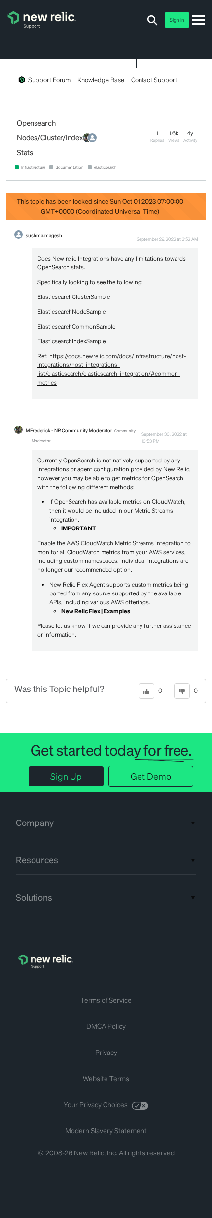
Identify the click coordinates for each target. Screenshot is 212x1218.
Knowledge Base (100, 79)
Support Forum (49, 79)
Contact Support (154, 79)
